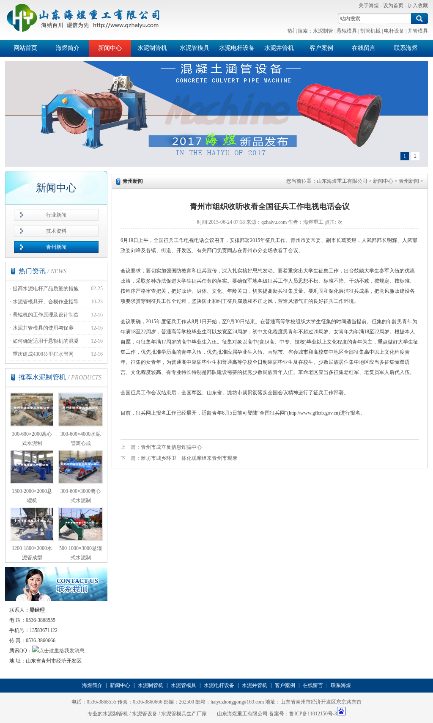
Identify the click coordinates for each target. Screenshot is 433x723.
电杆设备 (394, 31)
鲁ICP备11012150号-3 (313, 714)
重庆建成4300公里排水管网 (43, 354)
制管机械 (370, 31)
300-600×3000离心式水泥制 (80, 495)
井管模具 (418, 31)
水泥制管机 (152, 48)
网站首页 (25, 48)
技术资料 (56, 231)
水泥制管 (323, 31)
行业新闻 (56, 215)
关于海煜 (369, 5)
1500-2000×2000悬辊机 (32, 495)
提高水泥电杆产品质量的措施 (46, 288)
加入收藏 (418, 5)
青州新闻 (56, 247)
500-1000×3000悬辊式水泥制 (80, 553)
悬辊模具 (347, 31)
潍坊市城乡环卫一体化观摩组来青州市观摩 (189, 458)
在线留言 (363, 48)
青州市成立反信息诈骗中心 (171, 447)
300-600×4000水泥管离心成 (80, 438)
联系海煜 (406, 48)
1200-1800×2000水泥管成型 (32, 553)
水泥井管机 (279, 48)
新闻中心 (110, 48)
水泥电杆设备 (237, 48)
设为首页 (393, 5)
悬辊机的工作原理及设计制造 (46, 315)
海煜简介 (67, 48)
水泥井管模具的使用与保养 (43, 328)
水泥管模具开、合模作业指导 (46, 302)
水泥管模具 (194, 48)
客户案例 (321, 48)
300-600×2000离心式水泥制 (32, 438)
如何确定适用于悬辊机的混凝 (46, 341)
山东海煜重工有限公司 (342, 181)
